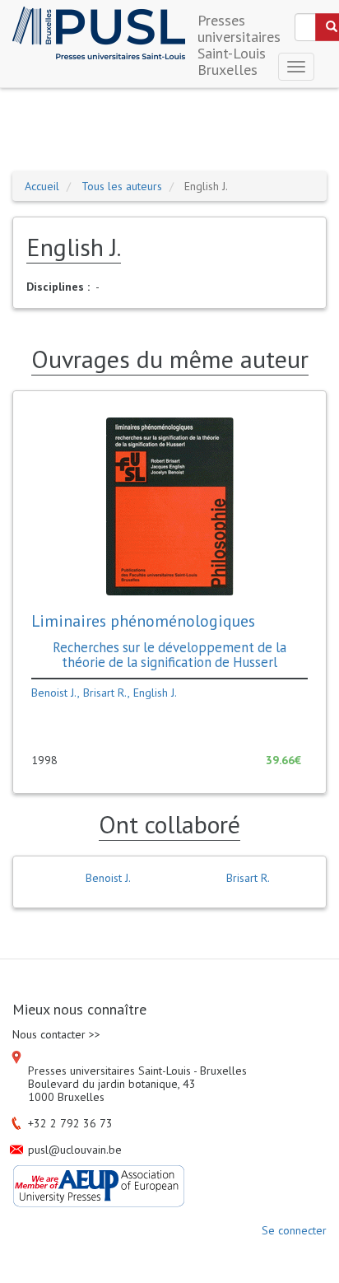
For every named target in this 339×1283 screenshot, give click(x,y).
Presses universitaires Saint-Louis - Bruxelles (137, 1070)
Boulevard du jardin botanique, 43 (112, 1083)
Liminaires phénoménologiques (143, 620)
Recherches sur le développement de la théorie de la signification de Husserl (169, 654)
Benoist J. (54, 692)
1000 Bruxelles (66, 1096)
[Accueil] (98, 33)
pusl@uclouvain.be (75, 1149)
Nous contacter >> (56, 1034)
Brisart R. (105, 692)
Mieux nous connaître (79, 1009)
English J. (155, 692)
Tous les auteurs (121, 186)
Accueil (42, 186)
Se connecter (294, 1230)
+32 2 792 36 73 (70, 1123)
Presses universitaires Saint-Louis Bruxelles (239, 26)
